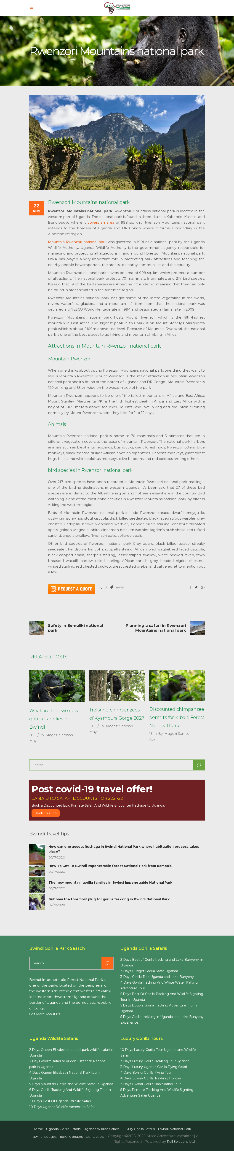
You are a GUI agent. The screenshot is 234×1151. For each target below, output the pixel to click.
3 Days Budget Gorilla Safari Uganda (149, 971)
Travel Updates (71, 1137)
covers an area (101, 222)
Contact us (95, 1137)
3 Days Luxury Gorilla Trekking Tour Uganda (154, 1061)
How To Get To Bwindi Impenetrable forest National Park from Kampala (110, 866)
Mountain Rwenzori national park (77, 242)
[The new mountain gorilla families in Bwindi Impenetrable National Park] (37, 885)
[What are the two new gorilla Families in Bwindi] (57, 686)
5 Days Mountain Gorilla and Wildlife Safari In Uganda (71, 1084)
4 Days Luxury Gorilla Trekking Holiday (150, 1078)
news (119, 587)
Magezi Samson (59, 735)
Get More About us (44, 1014)
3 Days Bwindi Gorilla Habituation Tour (150, 1084)
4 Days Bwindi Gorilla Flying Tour (146, 1073)
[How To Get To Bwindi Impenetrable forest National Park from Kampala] (37, 868)
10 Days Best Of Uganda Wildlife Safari (60, 1101)
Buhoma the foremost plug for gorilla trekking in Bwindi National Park (109, 899)
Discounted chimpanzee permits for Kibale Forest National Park (177, 717)
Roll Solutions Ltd (181, 1142)
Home (37, 1129)
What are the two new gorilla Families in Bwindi (53, 719)
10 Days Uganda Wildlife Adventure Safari (62, 1107)
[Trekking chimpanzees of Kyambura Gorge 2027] (117, 685)
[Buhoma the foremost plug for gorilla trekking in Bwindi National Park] (37, 902)
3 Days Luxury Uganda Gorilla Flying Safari (153, 1067)
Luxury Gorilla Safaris (138, 1129)
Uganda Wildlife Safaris (101, 1129)
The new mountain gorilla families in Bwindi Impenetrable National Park (110, 882)
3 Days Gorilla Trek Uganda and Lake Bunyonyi (157, 977)
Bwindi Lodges (44, 1137)
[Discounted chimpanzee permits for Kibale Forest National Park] (177, 685)
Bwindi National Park (174, 1129)
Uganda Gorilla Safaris (63, 1129)
